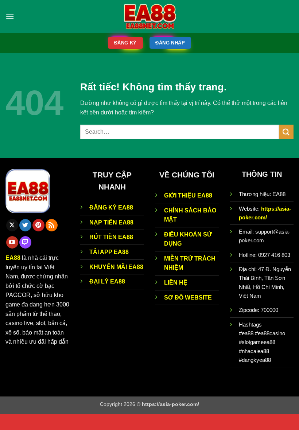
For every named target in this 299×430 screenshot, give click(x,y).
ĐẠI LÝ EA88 (107, 281)
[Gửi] (286, 132)
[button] (9, 16)
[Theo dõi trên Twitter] (25, 225)
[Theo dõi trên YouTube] (12, 242)
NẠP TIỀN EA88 (111, 222)
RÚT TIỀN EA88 (111, 237)
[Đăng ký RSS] (52, 225)
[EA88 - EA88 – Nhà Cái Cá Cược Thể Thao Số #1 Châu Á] (149, 16)
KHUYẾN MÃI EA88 (116, 267)
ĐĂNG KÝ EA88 (111, 207)
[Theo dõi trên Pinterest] (38, 225)
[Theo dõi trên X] (12, 225)
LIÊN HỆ (175, 283)
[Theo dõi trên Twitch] (25, 242)
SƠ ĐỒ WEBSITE (188, 297)
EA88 (12, 258)
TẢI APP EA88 (109, 252)
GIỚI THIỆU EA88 (188, 195)
